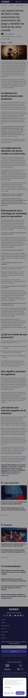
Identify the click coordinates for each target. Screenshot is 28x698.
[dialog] (14, 349)
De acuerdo (20, 693)
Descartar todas (9, 693)
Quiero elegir (8, 687)
